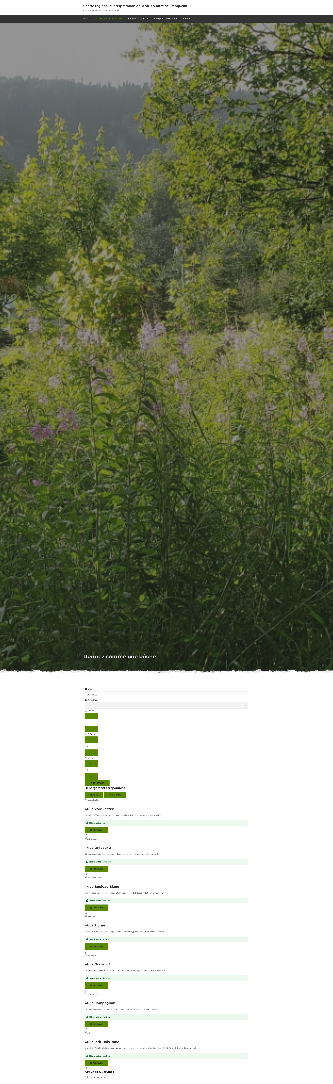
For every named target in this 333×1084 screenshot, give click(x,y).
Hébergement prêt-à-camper (109, 19)
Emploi (144, 19)
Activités (132, 19)
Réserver (97, 830)
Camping (116, 795)
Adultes (90, 710)
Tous (95, 795)
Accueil (86, 19)
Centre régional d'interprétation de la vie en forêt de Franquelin (135, 6)
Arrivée (90, 689)
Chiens (90, 757)
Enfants (91, 734)
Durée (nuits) (93, 699)
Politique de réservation (165, 19)
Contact (186, 19)
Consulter (98, 783)
